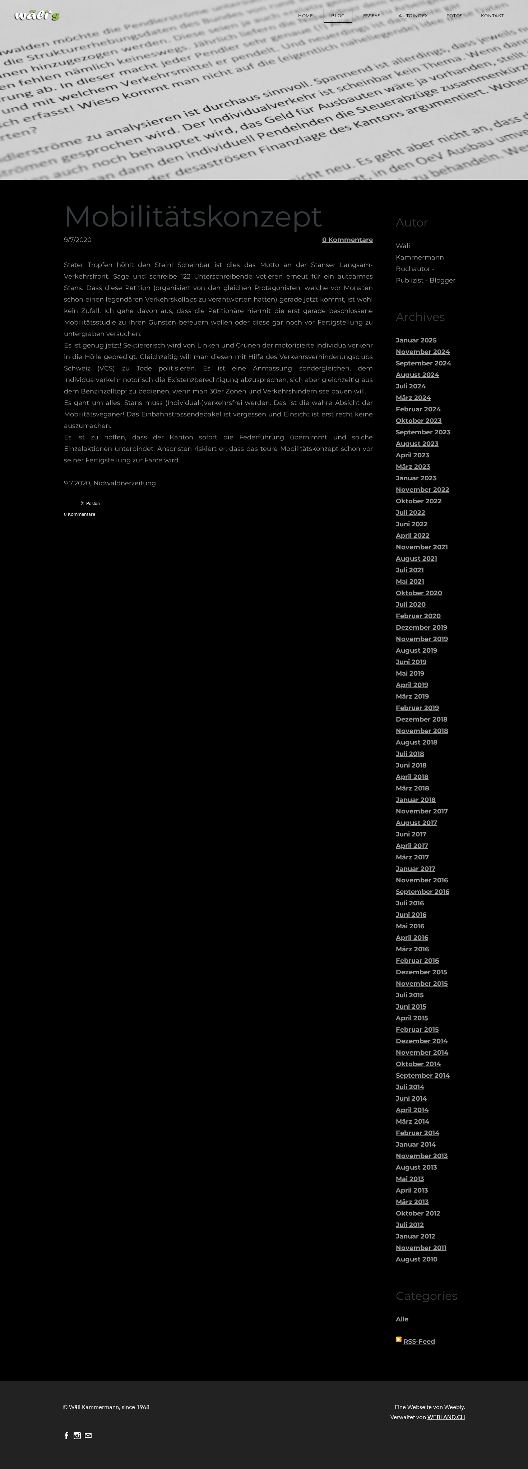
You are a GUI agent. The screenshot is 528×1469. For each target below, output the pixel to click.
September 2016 (422, 892)
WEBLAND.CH (446, 1417)
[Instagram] (77, 1435)
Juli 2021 (410, 570)
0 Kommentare (347, 240)
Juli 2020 (411, 604)
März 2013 (412, 1202)
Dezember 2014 (422, 1041)
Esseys (372, 15)
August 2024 (417, 375)
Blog (337, 15)
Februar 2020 (418, 616)
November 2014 (422, 1053)
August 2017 (416, 823)
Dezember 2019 (421, 627)
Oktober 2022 (419, 501)
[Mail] (88, 1435)
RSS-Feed (419, 1342)
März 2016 (412, 949)
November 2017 (422, 811)
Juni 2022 (412, 524)
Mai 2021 (410, 582)
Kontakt (492, 15)
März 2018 (412, 788)
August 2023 (417, 444)
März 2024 (413, 398)
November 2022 (422, 490)
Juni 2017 (411, 834)
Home (305, 15)
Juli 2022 (410, 513)
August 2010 (416, 1259)
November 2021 (422, 547)
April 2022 (413, 536)
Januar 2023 (416, 478)
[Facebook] (66, 1435)
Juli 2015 (410, 995)
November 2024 (423, 352)
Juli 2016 (410, 903)
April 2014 (412, 1110)
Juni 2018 (411, 765)
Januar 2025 (416, 340)
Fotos (454, 15)
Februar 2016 (417, 961)
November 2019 (422, 639)
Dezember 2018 (422, 719)
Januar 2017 (415, 869)
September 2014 (423, 1075)
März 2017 (412, 857)
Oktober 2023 (419, 421)
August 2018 (416, 742)
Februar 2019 (417, 708)
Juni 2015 (411, 1007)
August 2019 (416, 650)
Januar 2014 (416, 1144)
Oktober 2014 (418, 1064)
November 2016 (422, 880)
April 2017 (412, 846)
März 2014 (412, 1121)
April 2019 (412, 685)
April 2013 (412, 1190)
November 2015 (422, 984)
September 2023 (423, 432)
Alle (402, 1319)
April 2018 (412, 777)
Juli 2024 (411, 386)
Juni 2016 (411, 915)
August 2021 (416, 559)
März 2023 (413, 467)
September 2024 (423, 363)
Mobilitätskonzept (193, 216)
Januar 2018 (416, 800)
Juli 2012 (410, 1225)
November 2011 (421, 1248)
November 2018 (422, 731)
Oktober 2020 (419, 593)
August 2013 (416, 1167)
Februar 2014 (417, 1133)
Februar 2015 (417, 1030)
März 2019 (412, 696)
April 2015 (412, 1018)
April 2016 (412, 938)
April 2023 (413, 455)
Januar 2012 (415, 1236)
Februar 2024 (418, 409)
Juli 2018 (410, 754)
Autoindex (413, 15)
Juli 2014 (410, 1087)
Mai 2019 (410, 673)
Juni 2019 (411, 662)
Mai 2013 (410, 1179)
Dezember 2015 (421, 972)
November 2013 (422, 1156)
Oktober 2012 (418, 1213)
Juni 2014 (411, 1098)
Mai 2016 (410, 926)
